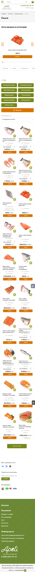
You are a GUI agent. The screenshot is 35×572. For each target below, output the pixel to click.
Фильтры (19, 110)
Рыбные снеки (9, 105)
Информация (7, 531)
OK (25, 570)
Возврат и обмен (7, 514)
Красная (5, 68)
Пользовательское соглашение (12, 538)
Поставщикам (6, 517)
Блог (3, 520)
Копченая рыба (25, 90)
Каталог (5, 505)
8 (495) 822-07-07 (27, 6)
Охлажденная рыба (26, 85)
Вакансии (4, 526)
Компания (6, 510)
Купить (17, 56)
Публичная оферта (7, 541)
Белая (14, 68)
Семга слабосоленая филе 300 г (17, 50)
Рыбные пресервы (9, 100)
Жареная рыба (9, 95)
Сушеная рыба (26, 100)
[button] (2, 44)
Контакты (4, 523)
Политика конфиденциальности (12, 535)
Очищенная (24, 68)
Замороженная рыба (9, 85)
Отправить (5, 478)
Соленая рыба (26, 95)
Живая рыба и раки (9, 90)
